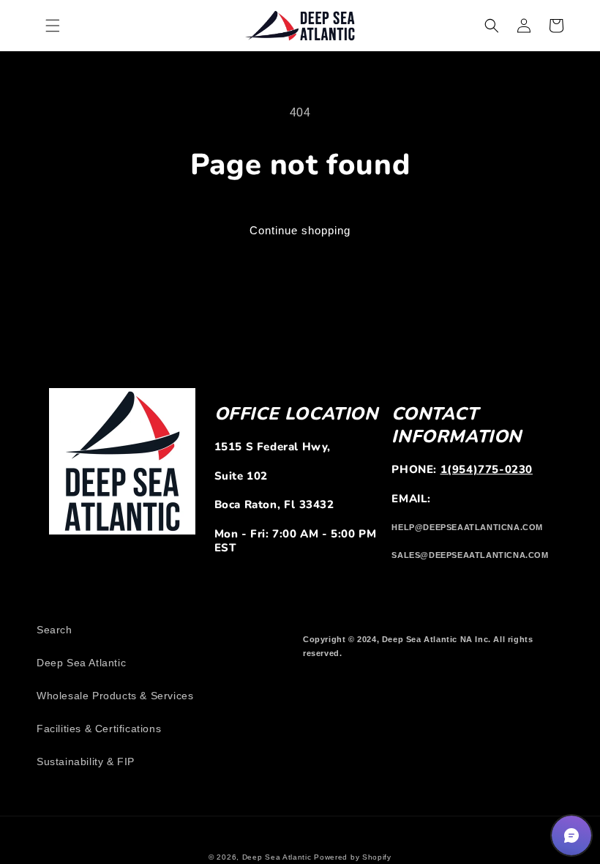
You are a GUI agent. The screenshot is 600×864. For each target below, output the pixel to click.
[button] (53, 26)
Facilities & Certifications (99, 728)
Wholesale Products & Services (115, 695)
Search (54, 630)
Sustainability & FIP (86, 761)
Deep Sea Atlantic (81, 663)
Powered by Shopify (352, 857)
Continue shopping (300, 230)
